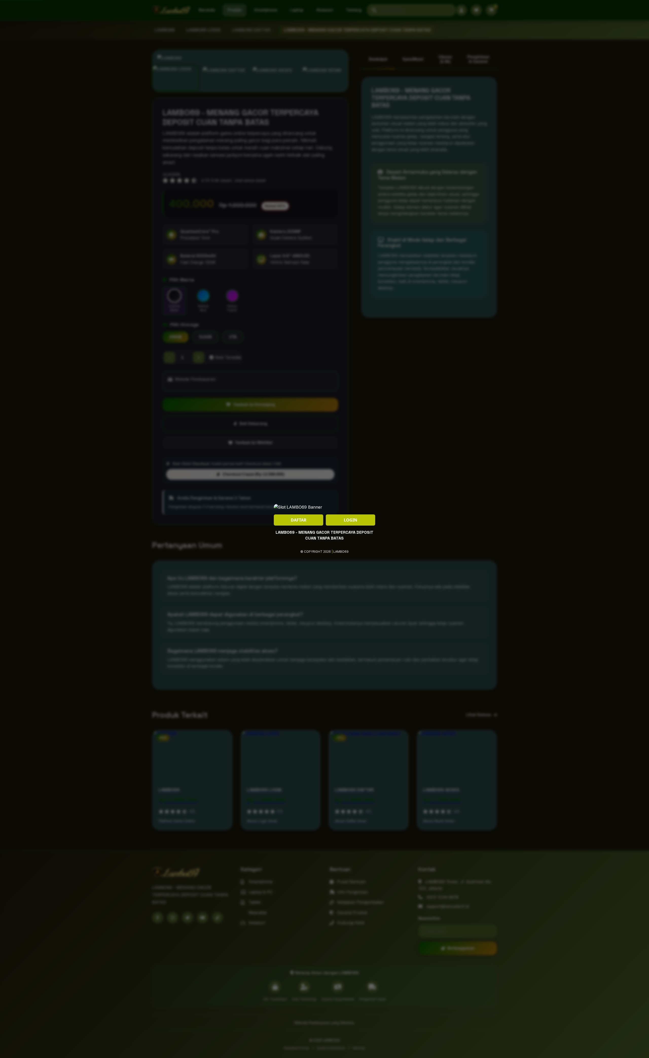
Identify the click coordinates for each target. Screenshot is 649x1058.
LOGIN (350, 520)
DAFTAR (299, 520)
